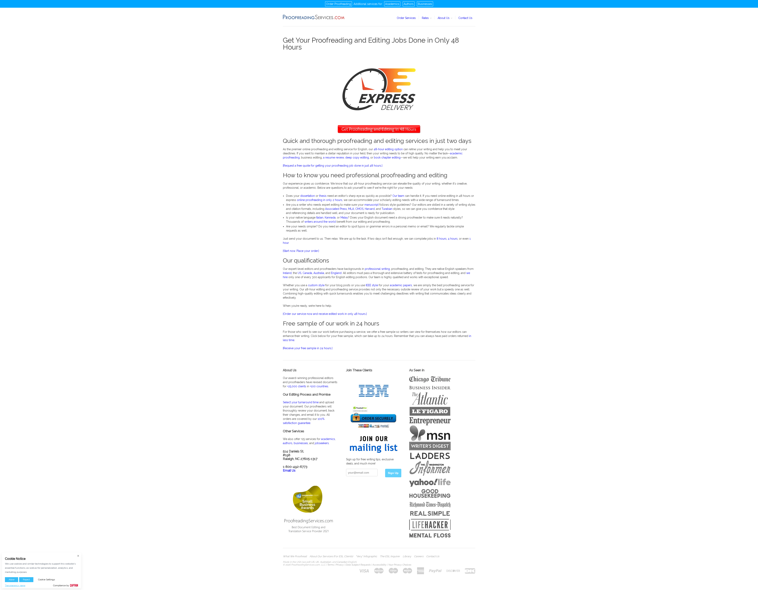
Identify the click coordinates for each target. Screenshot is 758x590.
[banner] (314, 17)
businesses (301, 443)
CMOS (359, 208)
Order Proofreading (338, 4)
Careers (418, 556)
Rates (426, 18)
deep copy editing (357, 157)
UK (317, 562)
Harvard (370, 208)
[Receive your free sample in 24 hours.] (307, 348)
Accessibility (379, 564)
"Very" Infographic (366, 556)
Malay (344, 217)
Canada (307, 273)
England (336, 273)
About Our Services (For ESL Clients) (331, 556)
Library (407, 556)
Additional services (366, 4)
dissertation (307, 195)
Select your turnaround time (301, 402)
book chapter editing (387, 157)
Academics (392, 4)
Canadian (342, 562)
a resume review (333, 157)
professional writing (377, 268)
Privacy (340, 564)
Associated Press (336, 208)
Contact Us (465, 18)
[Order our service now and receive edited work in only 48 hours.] (325, 313)
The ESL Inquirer (390, 556)
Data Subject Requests (358, 564)
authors (287, 443)
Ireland (287, 273)
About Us (444, 18)
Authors (409, 4)
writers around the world (320, 221)
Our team (398, 195)
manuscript (371, 204)
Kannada (330, 217)
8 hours (442, 238)
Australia (318, 273)
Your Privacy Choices (399, 564)
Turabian (387, 208)
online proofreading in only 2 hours (319, 200)
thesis (322, 195)
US (299, 273)
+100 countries (319, 386)
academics (328, 439)
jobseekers (322, 443)
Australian (325, 562)
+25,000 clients (296, 386)
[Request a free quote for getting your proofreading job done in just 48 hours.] (332, 165)
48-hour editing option (388, 149)
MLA (351, 208)
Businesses (425, 4)
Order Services (406, 18)
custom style (316, 285)
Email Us (289, 470)
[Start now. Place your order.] (301, 250)
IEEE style (372, 285)
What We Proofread (295, 556)
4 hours (453, 238)
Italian (319, 217)
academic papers (401, 285)
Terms (330, 564)
